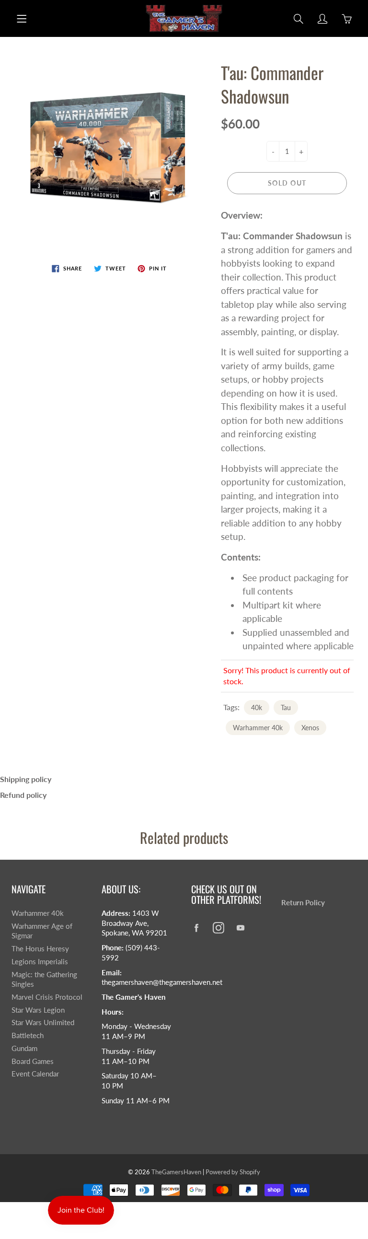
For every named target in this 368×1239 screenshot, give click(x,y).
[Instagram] (218, 927)
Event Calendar (35, 1074)
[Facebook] (196, 927)
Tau (286, 707)
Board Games (33, 1061)
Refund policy (23, 794)
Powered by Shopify (233, 1172)
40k (256, 707)
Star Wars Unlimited (43, 1022)
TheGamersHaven (176, 1172)
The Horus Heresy (40, 949)
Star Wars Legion (38, 1010)
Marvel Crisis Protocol (47, 997)
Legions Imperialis (40, 962)
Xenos (310, 728)
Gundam (24, 1048)
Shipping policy (25, 778)
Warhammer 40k (258, 728)
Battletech (28, 1035)
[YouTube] (240, 927)
